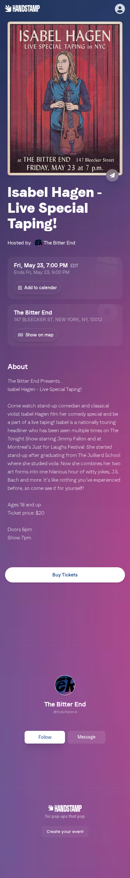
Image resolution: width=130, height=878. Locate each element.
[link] (65, 695)
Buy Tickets (65, 575)
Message (86, 736)
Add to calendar (40, 287)
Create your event (65, 831)
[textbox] (65, 459)
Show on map (39, 334)
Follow (44, 737)
